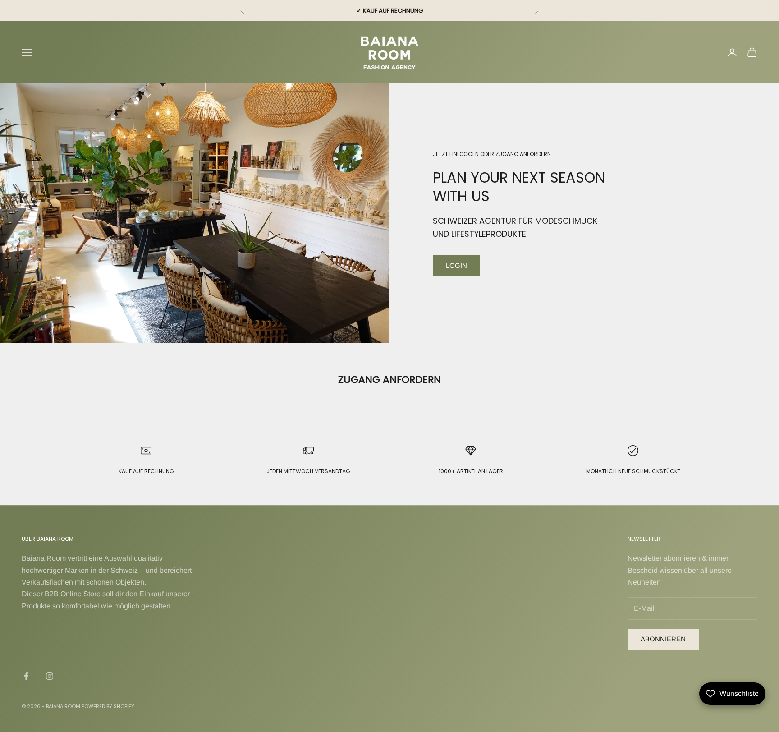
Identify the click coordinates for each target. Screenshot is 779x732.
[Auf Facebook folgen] (26, 676)
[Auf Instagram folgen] (49, 676)
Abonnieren (663, 639)
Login (456, 265)
